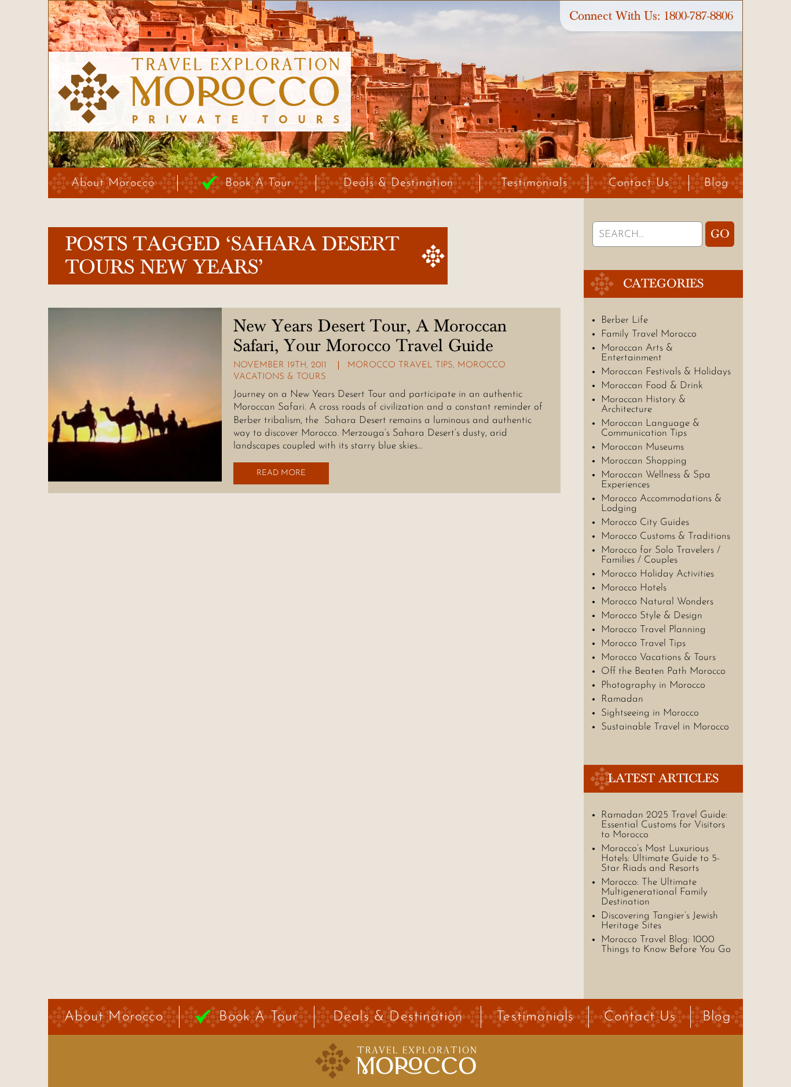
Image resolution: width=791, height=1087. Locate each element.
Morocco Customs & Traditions (665, 536)
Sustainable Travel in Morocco (665, 727)
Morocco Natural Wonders (657, 602)
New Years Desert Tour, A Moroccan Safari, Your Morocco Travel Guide (370, 336)
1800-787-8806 (698, 16)
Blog (716, 183)
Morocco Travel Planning (653, 629)
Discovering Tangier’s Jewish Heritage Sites (659, 921)
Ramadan (622, 699)
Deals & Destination (398, 183)
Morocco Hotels (634, 588)
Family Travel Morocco (649, 334)
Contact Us (639, 183)
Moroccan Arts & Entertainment (637, 353)
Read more (281, 473)
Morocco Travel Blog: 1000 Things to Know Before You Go (666, 944)
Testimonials (534, 183)
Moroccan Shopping (644, 461)
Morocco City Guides (645, 522)
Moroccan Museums (642, 447)
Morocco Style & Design (651, 616)
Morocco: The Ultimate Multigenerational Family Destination (654, 892)
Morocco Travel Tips (400, 365)
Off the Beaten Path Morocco (663, 671)
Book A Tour (258, 183)
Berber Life (624, 320)
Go (720, 234)
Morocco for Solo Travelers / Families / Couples (660, 555)
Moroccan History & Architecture (643, 404)
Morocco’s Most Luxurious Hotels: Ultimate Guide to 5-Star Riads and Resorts (660, 858)
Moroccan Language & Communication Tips (650, 428)
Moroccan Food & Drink (652, 386)
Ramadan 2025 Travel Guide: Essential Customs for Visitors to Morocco (664, 825)
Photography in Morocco (653, 685)
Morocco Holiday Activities (657, 574)
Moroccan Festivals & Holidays (666, 372)
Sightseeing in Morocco (650, 713)
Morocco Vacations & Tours (658, 657)
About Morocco (113, 183)
